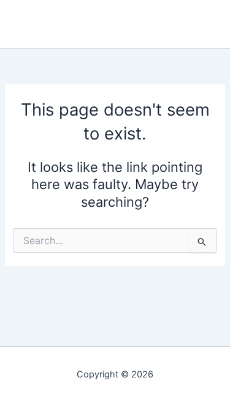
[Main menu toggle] (211, 24)
